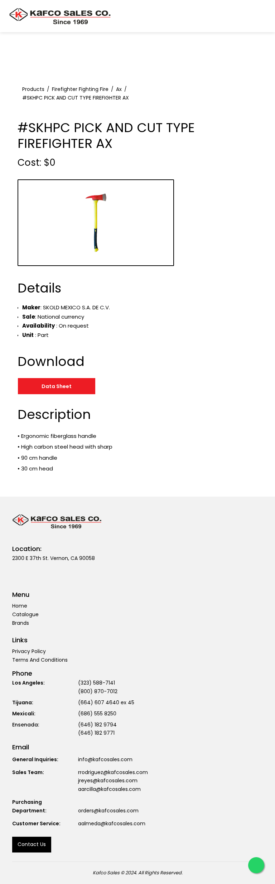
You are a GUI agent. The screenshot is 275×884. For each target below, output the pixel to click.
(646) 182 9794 (97, 724)
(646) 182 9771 (96, 732)
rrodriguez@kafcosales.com (113, 772)
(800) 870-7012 (97, 691)
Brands (20, 623)
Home (19, 605)
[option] (95, 222)
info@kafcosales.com (105, 759)
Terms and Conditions (40, 659)
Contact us (32, 844)
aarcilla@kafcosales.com (109, 789)
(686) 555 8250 (97, 713)
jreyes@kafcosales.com (108, 780)
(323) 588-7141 (96, 682)
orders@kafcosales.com (108, 810)
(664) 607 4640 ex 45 (106, 702)
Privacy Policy (29, 651)
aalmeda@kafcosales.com (111, 823)
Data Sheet (57, 386)
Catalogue (25, 614)
